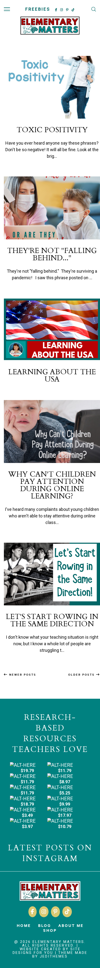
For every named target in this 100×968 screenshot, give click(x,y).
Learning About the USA (52, 375)
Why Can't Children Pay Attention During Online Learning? (52, 485)
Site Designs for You (47, 951)
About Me (70, 925)
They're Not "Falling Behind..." (52, 254)
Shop (50, 930)
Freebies (37, 9)
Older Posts (82, 674)
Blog (44, 925)
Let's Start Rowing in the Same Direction (52, 620)
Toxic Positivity (52, 130)
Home (24, 925)
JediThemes (54, 956)
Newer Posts (22, 674)
